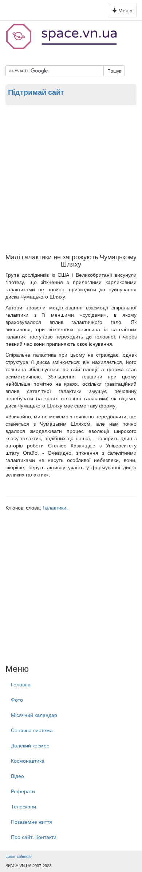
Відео (17, 775)
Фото (17, 699)
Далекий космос (30, 745)
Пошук (114, 71)
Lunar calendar (18, 856)
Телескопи (23, 806)
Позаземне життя (31, 821)
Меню (123, 11)
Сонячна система (32, 730)
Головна (21, 684)
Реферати (23, 791)
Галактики (54, 507)
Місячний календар (34, 714)
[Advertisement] (71, 179)
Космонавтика (27, 760)
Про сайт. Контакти (33, 836)
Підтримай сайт (36, 92)
